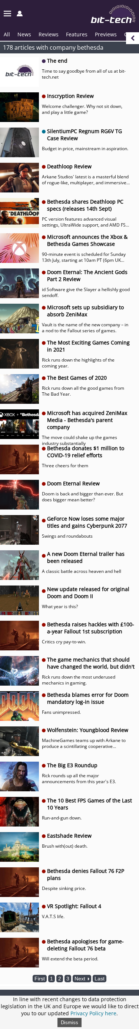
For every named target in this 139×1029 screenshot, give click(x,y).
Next (81, 979)
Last (100, 979)
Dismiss (69, 1022)
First (39, 979)
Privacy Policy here (93, 1013)
